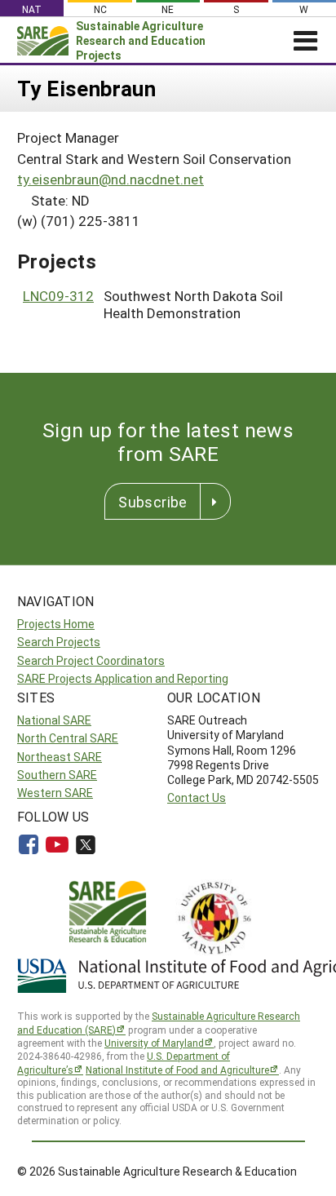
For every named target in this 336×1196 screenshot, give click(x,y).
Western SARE (55, 792)
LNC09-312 (58, 295)
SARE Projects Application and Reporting (122, 678)
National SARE (54, 720)
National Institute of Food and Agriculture (177, 1069)
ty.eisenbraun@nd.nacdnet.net (110, 179)
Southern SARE (57, 774)
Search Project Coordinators (91, 660)
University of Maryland (154, 1042)
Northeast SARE (59, 756)
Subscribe (152, 502)
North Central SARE (67, 738)
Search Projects (58, 641)
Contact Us (196, 797)
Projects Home (56, 623)
